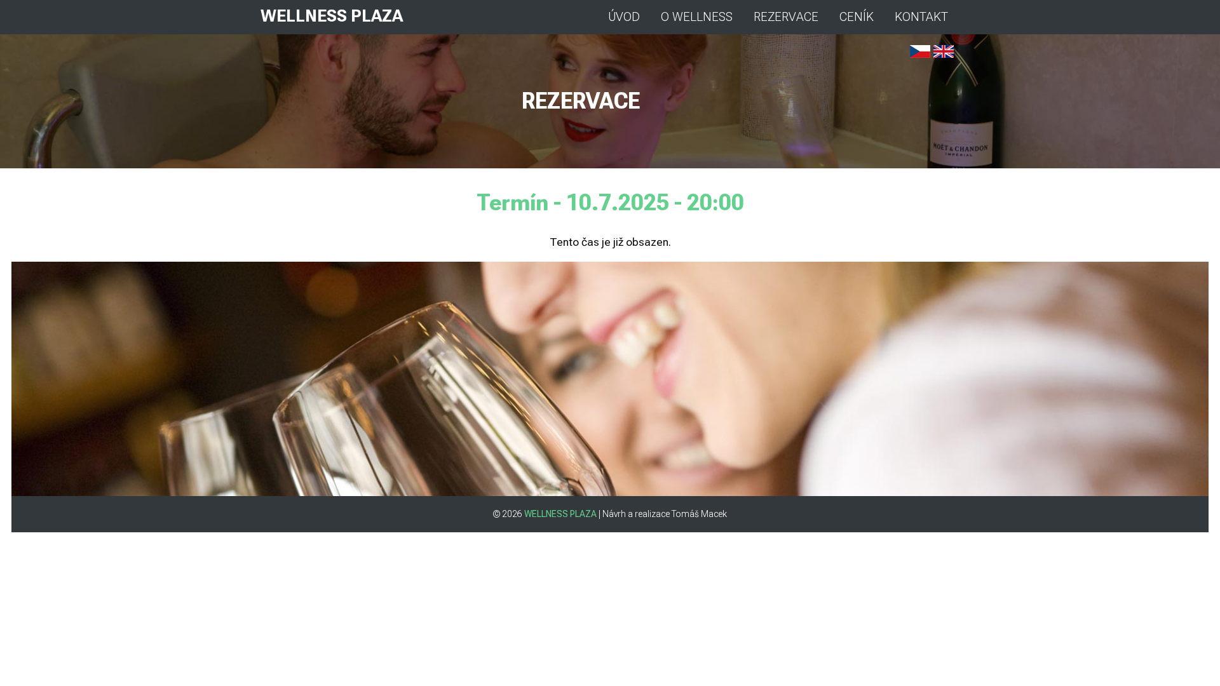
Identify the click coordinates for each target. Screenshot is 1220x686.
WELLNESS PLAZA (332, 16)
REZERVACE (786, 17)
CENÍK (856, 17)
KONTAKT (921, 17)
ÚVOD (624, 17)
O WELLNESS (697, 17)
